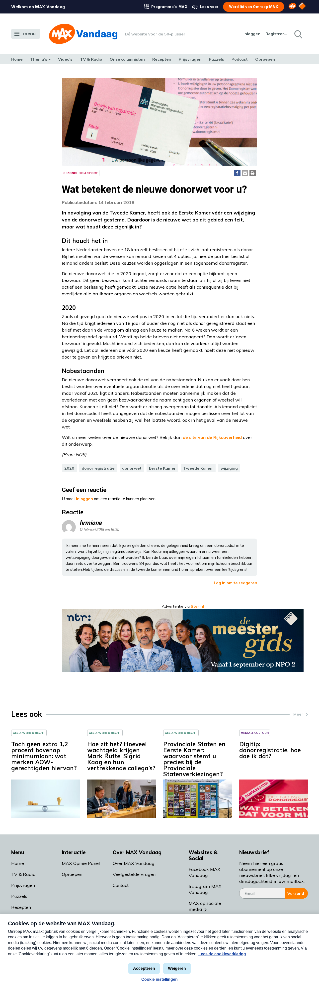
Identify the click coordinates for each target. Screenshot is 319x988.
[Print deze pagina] (252, 173)
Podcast (240, 59)
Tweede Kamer (198, 468)
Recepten (161, 59)
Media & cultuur (255, 733)
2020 (69, 468)
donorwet (132, 468)
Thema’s (38, 59)
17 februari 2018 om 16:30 (99, 530)
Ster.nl (197, 606)
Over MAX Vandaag (134, 863)
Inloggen (251, 33)
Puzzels (216, 59)
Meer (298, 714)
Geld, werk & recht (29, 733)
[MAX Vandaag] (83, 33)
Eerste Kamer (162, 468)
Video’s (65, 59)
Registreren (276, 33)
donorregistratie (98, 468)
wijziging (229, 468)
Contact (121, 885)
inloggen (84, 498)
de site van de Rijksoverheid (212, 437)
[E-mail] (245, 173)
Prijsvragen (190, 59)
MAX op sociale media (205, 906)
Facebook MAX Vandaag (204, 872)
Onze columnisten (127, 59)
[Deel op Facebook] (237, 173)
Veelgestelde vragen (134, 874)
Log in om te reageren (235, 582)
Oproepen (265, 59)
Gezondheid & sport (80, 173)
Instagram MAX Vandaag (205, 889)
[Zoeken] (298, 34)
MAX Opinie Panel (81, 863)
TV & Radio (91, 59)
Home (17, 59)
